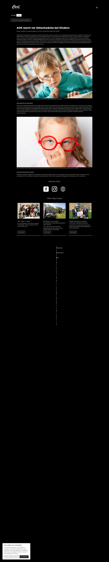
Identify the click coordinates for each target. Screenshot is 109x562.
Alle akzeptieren (24, 556)
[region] (16, 551)
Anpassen (7, 556)
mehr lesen (21, 232)
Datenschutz (60, 252)
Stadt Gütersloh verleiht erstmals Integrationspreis (78, 222)
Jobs (57, 257)
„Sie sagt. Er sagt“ (24, 221)
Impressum (59, 248)
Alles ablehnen (15, 556)
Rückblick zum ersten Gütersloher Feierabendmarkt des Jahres (54, 223)
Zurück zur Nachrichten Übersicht (21, 20)
